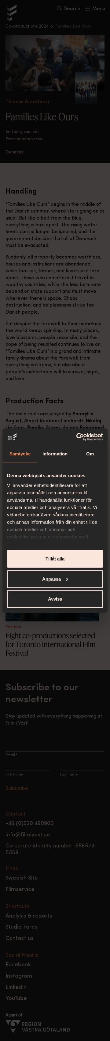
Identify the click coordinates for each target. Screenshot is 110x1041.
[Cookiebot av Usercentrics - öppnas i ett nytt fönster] (77, 437)
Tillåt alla (55, 558)
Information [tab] (55, 453)
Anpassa (51, 578)
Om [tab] (90, 453)
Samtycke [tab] (20, 453)
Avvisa (55, 599)
